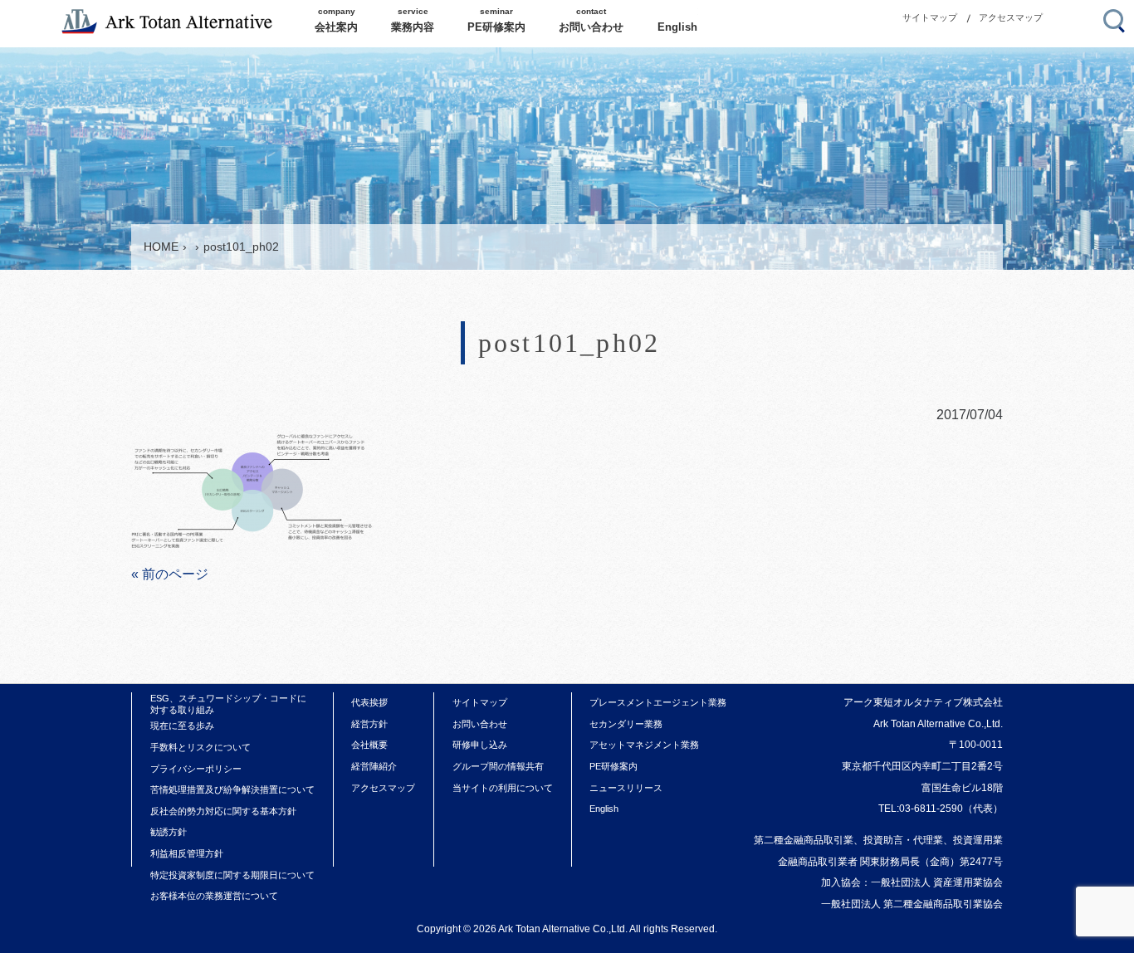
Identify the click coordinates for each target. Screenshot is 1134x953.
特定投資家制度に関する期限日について (232, 875)
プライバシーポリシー (196, 769)
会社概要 (369, 745)
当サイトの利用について (502, 788)
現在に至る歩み (182, 726)
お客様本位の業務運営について (214, 896)
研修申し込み (479, 745)
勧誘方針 (168, 832)
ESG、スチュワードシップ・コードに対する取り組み (228, 704)
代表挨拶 (369, 702)
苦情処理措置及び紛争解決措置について (232, 789)
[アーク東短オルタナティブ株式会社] (175, 21)
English (603, 809)
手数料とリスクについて (200, 747)
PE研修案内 (613, 766)
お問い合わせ (479, 724)
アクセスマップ (1011, 17)
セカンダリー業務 (625, 724)
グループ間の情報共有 (498, 766)
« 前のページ (169, 574)
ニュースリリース (625, 788)
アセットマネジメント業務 (644, 745)
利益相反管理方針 (186, 853)
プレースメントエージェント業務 (657, 702)
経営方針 (369, 724)
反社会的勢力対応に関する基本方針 (223, 811)
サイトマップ (929, 17)
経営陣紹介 (374, 766)
